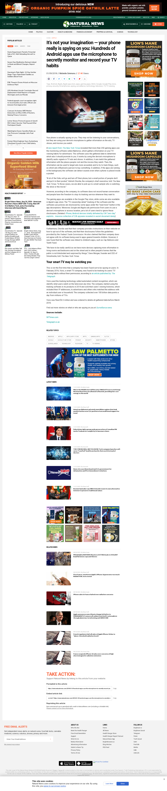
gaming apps (86, 84)
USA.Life (136, 753)
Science (120, 32)
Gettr (135, 742)
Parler (136, 736)
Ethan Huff (86, 407)
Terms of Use (75, 753)
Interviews (34, 17)
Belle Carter (86, 387)
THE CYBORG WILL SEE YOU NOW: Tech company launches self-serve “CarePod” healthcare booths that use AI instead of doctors (97, 451)
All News (106, 730)
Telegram (137, 733)
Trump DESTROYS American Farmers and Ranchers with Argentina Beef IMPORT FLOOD (32, 217)
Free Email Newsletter (78, 733)
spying (73, 86)
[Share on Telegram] (64, 79)
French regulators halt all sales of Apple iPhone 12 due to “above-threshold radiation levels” (94, 635)
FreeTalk (136, 744)
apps (78, 84)
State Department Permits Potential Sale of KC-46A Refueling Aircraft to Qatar (21, 54)
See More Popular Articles (23, 153)
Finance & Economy (84, 32)
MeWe (136, 747)
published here (87, 773)
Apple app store (69, 84)
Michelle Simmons (67, 73)
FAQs (153, 17)
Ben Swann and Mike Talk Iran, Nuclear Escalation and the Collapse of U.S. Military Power (13, 251)
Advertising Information (79, 744)
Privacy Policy (75, 750)
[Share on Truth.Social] (74, 79)
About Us (146, 17)
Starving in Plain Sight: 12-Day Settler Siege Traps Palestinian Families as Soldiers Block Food (21, 74)
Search (162, 17)
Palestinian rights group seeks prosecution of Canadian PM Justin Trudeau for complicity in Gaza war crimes (95, 430)
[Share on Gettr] (79, 79)
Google (99, 84)
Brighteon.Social (139, 730)
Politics (39, 32)
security (56, 86)
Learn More (109, 784)
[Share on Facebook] (54, 79)
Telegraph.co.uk (53, 322)
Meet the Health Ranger (79, 730)
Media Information (77, 742)
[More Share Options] (85, 79)
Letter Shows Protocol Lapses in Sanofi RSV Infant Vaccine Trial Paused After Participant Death (22, 123)
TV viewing (110, 86)
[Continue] (50, 739)
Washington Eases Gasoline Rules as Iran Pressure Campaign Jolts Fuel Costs (21, 133)
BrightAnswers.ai (119, 17)
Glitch (93, 84)
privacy (49, 86)
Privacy (55, 770)
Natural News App (109, 739)
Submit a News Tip (77, 747)
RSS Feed (106, 747)
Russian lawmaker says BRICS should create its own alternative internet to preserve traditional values (96, 489)
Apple (54, 38)
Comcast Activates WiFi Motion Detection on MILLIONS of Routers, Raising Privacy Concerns (21, 113)
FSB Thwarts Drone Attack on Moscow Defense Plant (22, 83)
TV (105, 86)
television (99, 86)
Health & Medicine (65, 32)
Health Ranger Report (14, 193)
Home (4, 17)
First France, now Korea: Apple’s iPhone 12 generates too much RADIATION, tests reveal (96, 575)
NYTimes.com (52, 317)
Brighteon (12, 17)
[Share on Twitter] (59, 79)
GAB (135, 750)
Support (73, 736)
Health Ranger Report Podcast (113, 736)
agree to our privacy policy (55, 786)
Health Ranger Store (109, 733)
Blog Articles (107, 744)
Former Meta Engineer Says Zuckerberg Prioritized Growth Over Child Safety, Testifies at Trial (22, 143)
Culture (50, 32)
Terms (60, 770)
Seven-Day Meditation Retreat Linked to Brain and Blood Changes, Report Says (21, 64)
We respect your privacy (12, 744)
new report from (64, 148)
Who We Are (75, 728)
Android (54, 84)
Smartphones (64, 86)
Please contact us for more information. (59, 708)
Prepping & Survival (105, 32)
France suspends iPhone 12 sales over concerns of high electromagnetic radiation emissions (93, 655)
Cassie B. (85, 427)
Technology (133, 32)
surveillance (81, 86)
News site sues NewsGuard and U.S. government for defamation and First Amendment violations (92, 470)
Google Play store (109, 84)
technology (90, 86)
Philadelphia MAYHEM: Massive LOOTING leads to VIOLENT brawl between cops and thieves (95, 556)
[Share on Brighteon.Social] (49, 79)
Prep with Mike (23, 17)
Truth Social (138, 739)
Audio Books (45, 17)
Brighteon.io (138, 728)
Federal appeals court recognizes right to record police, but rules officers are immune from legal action (22, 102)
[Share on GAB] (69, 79)
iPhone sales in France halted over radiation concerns (93, 594)
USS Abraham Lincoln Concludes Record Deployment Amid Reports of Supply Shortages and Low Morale (22, 92)
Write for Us (75, 739)
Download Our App (134, 17)
